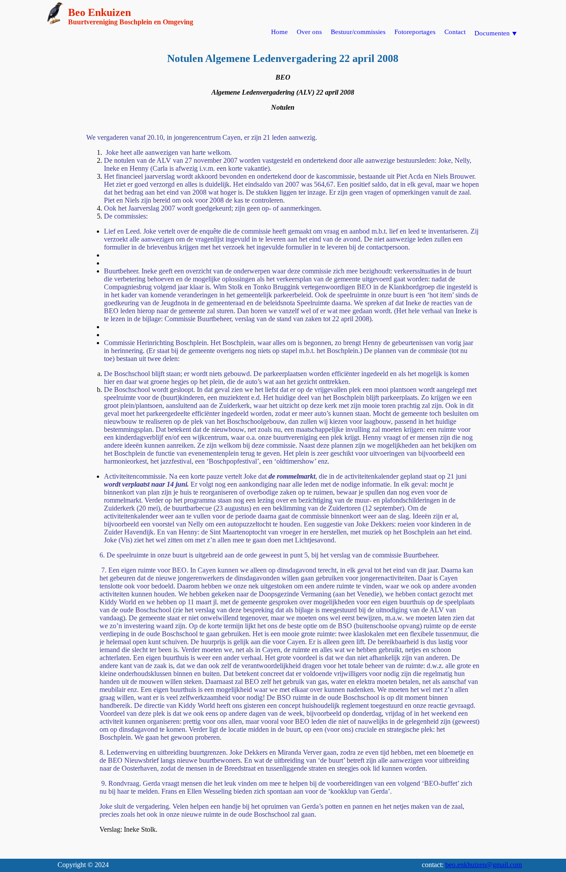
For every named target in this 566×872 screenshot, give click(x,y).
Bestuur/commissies (358, 31)
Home (279, 31)
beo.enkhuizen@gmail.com (483, 864)
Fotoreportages (415, 31)
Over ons (309, 31)
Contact (455, 31)
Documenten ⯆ (495, 33)
